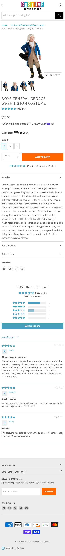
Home (4, 25)
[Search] (59, 15)
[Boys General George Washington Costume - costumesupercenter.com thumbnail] (6, 86)
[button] (9, 108)
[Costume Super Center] (32, 6)
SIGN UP (48, 491)
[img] (8, 345)
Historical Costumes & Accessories (27, 25)
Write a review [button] (32, 326)
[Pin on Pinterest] (22, 269)
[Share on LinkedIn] (16, 269)
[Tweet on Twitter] (10, 269)
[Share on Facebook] (4, 269)
